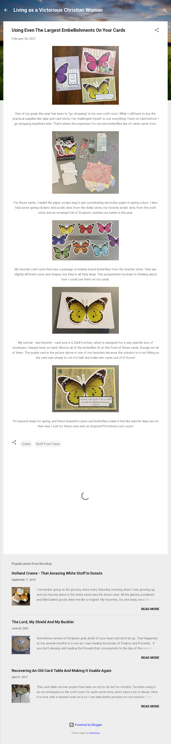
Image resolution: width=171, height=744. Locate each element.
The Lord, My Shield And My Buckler (43, 622)
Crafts (26, 444)
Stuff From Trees (48, 444)
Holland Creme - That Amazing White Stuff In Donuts (57, 573)
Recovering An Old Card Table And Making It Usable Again (61, 670)
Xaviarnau (94, 733)
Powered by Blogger (88, 725)
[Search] (165, 11)
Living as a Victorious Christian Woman (58, 10)
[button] (156, 31)
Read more (150, 609)
